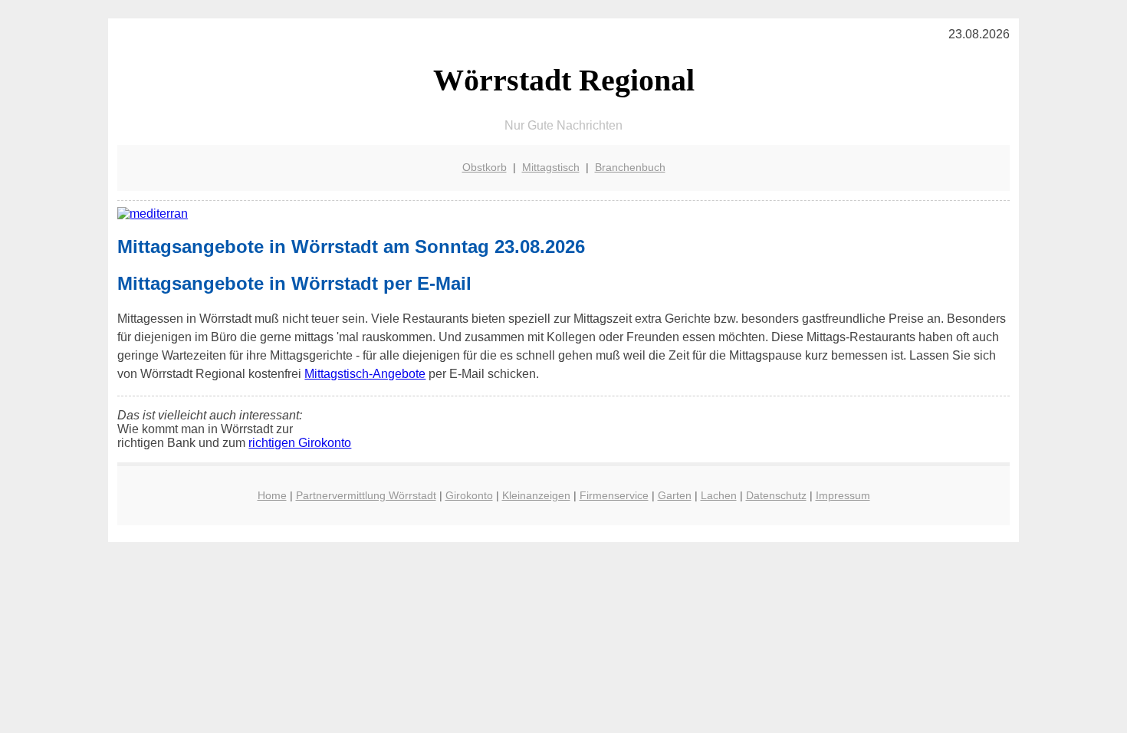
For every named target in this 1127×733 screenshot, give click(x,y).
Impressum (843, 495)
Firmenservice (614, 495)
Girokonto (469, 495)
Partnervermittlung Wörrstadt (366, 495)
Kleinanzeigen (536, 495)
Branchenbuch (630, 167)
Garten (675, 495)
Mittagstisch (551, 167)
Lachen (719, 495)
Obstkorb (484, 167)
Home (272, 495)
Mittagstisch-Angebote (365, 373)
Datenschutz (776, 495)
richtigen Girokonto (299, 442)
